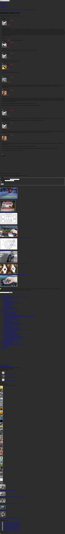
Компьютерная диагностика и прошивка (11, 335)
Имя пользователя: (5, 179)
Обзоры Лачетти (8, 320)
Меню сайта (5, 4)
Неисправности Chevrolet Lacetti (11, 317)
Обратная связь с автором (10, 307)
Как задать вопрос (8, 304)
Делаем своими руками (7, 341)
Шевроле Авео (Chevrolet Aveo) (9, 332)
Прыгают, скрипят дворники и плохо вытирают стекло (13, 496)
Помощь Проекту (8, 306)
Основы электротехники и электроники (13, 344)
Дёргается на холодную (13, 530)
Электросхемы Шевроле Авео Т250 (12, 333)
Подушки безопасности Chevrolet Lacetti (13, 323)
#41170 (11, 64)
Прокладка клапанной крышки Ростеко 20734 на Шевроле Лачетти (15, 237)
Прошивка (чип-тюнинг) (9, 339)
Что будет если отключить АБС (7, 199)
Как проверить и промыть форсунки (8, 490)
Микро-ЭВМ (2, 225)
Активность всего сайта (9, 301)
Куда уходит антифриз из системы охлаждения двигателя (13, 274)
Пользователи (7, 300)
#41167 (11, 42)
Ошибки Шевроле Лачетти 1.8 (11, 330)
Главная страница (4, 9)
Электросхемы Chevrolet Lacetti (11, 327)
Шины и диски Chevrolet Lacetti (11, 318)
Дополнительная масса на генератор (8, 503)
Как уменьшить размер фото (6, 212)
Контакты (4, 310)
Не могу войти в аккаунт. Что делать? (12, 303)
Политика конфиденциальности (11, 309)
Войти (3, 7)
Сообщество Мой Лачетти (8, 298)
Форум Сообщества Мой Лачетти (17, 9)
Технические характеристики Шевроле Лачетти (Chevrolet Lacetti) (19, 316)
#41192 (11, 135)
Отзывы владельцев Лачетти (11, 321)
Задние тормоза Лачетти (6, 250)
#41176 (11, 90)
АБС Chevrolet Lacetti (9, 326)
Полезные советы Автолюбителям (10, 340)
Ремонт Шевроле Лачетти (10, 312)
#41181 (11, 110)
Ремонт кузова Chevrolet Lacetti (11, 322)
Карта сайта (7, 305)
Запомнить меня (6, 181)
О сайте (6, 299)
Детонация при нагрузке (13, 522)
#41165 (11, 20)
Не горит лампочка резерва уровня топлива (10, 517)
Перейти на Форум (6, 295)
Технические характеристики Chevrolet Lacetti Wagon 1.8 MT (14, 263)
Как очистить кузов (4, 509)
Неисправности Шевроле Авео (11, 334)
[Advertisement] (32, 165)
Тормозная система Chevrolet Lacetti (12, 324)
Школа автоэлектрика (7, 343)
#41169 (11, 53)
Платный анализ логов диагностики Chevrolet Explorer (14, 297)
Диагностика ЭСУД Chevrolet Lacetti (12, 328)
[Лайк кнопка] (2, 41)
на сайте (6, 366)
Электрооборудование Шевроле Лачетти (13, 315)
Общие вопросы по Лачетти (10, 313)
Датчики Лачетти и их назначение (8, 287)
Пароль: (3, 180)
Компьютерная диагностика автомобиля (13, 337)
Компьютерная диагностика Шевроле (13, 338)
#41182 (11, 123)
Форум (3, 5)
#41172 (11, 77)
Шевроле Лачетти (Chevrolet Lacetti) (10, 311)
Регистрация (5, 6)
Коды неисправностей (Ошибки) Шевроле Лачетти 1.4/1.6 (17, 329)
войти (9, 40)
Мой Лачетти (3, 1)
